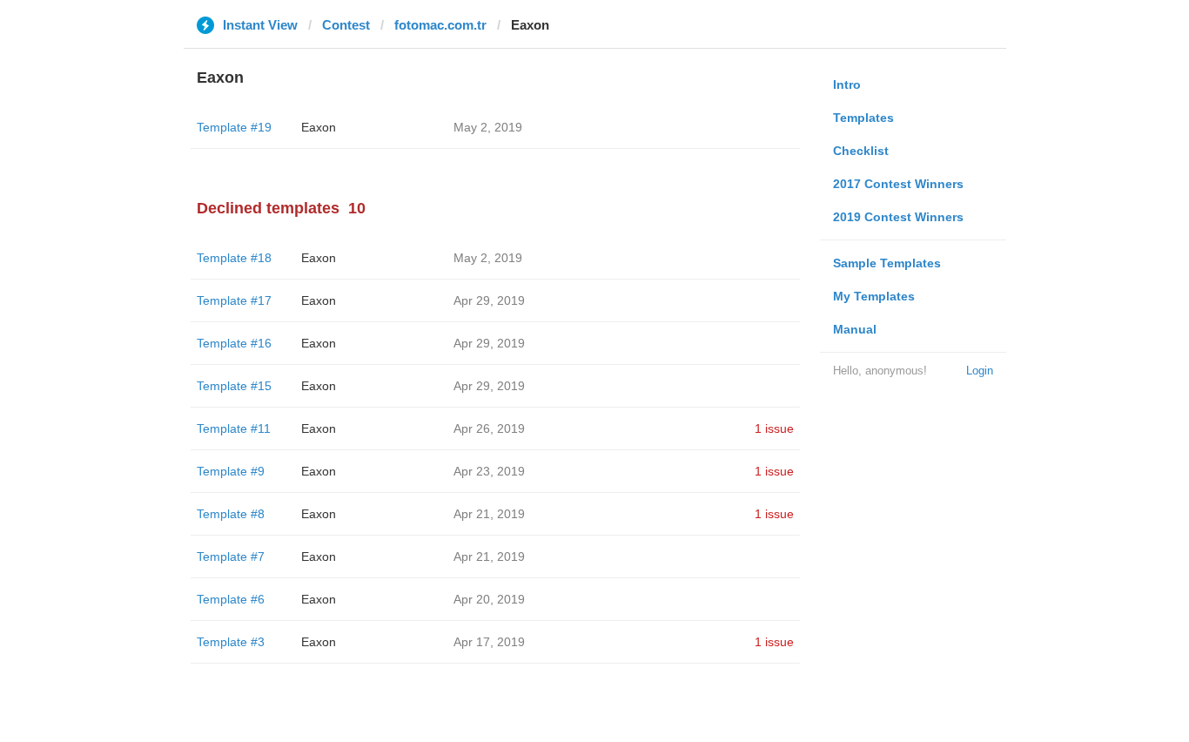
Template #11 (234, 428)
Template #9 (231, 471)
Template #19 (234, 127)
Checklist (861, 151)
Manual (855, 329)
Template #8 (231, 514)
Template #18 (234, 258)
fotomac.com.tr (440, 24)
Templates (863, 118)
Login (979, 370)
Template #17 (234, 300)
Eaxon (318, 127)
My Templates (874, 296)
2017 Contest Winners (898, 184)
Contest (346, 24)
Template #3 (231, 642)
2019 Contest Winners (898, 217)
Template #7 (231, 556)
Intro (847, 84)
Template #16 (234, 343)
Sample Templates (887, 263)
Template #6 (231, 599)
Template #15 (234, 386)
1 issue (774, 428)
